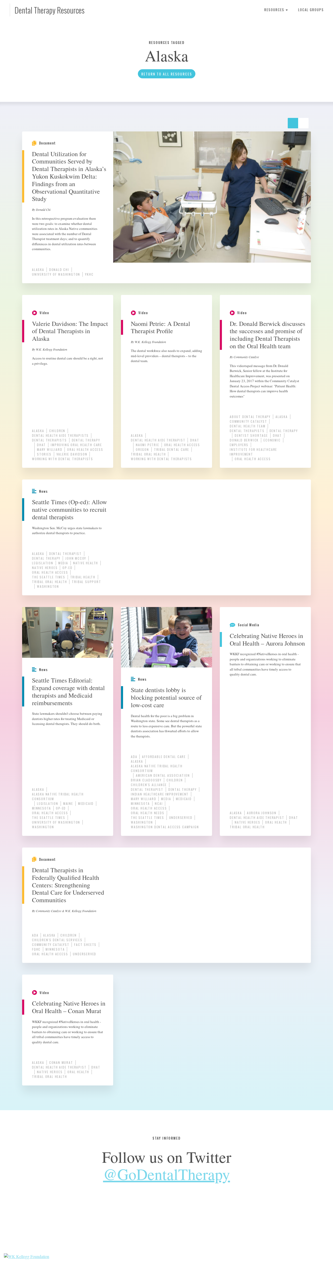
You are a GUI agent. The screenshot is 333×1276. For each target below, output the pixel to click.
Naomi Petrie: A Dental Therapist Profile (160, 327)
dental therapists (49, 440)
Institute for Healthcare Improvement (253, 451)
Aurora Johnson (262, 813)
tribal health (82, 577)
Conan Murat (61, 1062)
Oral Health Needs (147, 813)
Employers (239, 445)
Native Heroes (44, 567)
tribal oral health (148, 454)
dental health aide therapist (158, 440)
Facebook (141, 1226)
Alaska (38, 269)
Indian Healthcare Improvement (160, 794)
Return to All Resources (166, 74)
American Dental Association (163, 775)
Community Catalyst (248, 421)
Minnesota (41, 808)
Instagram (191, 1226)
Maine (68, 803)
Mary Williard (49, 449)
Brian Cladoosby (146, 780)
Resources (275, 9)
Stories (44, 454)
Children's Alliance (149, 784)
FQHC (36, 949)
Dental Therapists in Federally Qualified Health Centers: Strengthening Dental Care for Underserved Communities (68, 885)
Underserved (181, 817)
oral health (276, 822)
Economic (272, 440)
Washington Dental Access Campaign (165, 827)
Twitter (158, 1226)
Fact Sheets (85, 944)
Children (57, 430)
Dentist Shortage (251, 435)
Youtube (175, 1226)
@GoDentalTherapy (166, 1174)
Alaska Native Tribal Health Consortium (58, 796)
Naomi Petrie (147, 445)
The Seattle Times (48, 577)
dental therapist (65, 553)
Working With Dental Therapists (62, 459)
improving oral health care (76, 445)
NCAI (159, 803)
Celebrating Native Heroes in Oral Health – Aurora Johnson (267, 639)
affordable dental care (164, 756)
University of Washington (56, 274)
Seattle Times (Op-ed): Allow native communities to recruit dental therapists (69, 509)
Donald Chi (59, 269)
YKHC (89, 274)
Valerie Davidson (71, 454)
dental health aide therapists (60, 435)
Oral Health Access (85, 449)
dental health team (247, 426)
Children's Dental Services (57, 940)
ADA (134, 756)
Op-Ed (67, 567)
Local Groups (311, 9)
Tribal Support (86, 581)
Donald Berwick (244, 440)
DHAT (41, 445)
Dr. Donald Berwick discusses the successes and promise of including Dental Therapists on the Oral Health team (267, 334)
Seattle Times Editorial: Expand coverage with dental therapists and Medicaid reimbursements (68, 691)
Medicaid (86, 803)
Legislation (42, 563)
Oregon (142, 449)
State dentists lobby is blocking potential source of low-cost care (166, 697)
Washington (48, 586)
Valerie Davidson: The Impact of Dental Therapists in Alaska (70, 331)
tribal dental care (171, 449)
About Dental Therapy (250, 416)
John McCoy (75, 558)
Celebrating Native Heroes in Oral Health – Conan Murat (68, 1007)
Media (63, 563)
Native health (85, 563)
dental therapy (86, 440)
